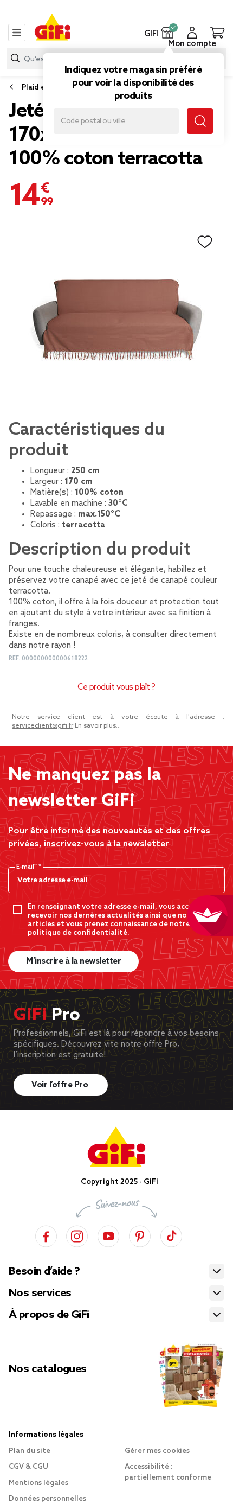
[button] (167, 32)
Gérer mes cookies (157, 1451)
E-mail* (27, 867)
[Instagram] (77, 1235)
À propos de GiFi (49, 1315)
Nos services (40, 1293)
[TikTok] (171, 1235)
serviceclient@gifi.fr (42, 726)
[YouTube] (108, 1235)
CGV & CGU (28, 1467)
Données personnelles (47, 1499)
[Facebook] (46, 1235)
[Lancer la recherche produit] (15, 58)
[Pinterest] (140, 1235)
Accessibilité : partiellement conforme (168, 1472)
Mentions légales (38, 1483)
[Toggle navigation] (16, 32)
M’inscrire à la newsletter (73, 961)
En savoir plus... (98, 726)
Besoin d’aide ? (44, 1271)
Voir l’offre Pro (60, 1085)
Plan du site (29, 1451)
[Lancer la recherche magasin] (200, 121)
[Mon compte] (192, 32)
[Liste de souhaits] (205, 242)
